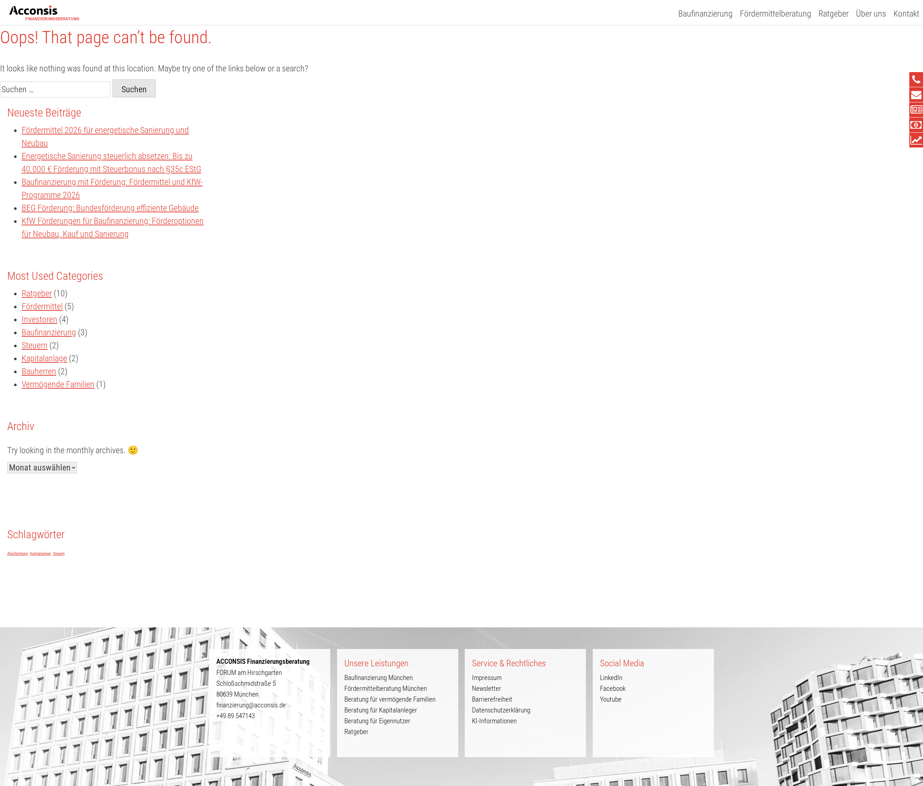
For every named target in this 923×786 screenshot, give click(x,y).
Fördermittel (42, 306)
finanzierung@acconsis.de (251, 705)
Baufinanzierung (705, 14)
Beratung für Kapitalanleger (380, 710)
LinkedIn (611, 678)
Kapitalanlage (44, 358)
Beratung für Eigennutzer (377, 721)
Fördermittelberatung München (385, 688)
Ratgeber (833, 14)
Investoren (39, 319)
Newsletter (486, 688)
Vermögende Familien (58, 384)
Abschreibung (17, 553)
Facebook (613, 688)
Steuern (35, 345)
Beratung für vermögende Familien (390, 699)
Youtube (611, 699)
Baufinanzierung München (378, 678)
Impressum (487, 678)
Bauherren (39, 371)
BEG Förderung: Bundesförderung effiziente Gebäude (110, 208)
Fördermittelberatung (775, 14)
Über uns (871, 14)
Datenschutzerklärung (501, 710)
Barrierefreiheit (492, 699)
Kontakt (906, 14)
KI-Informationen (494, 721)
